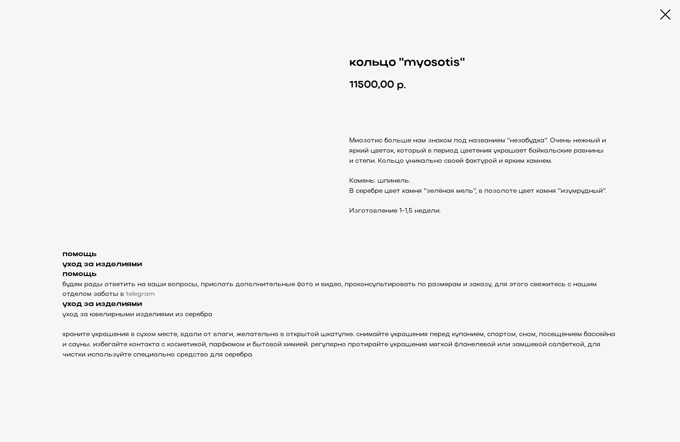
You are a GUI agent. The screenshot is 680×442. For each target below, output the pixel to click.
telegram (140, 294)
